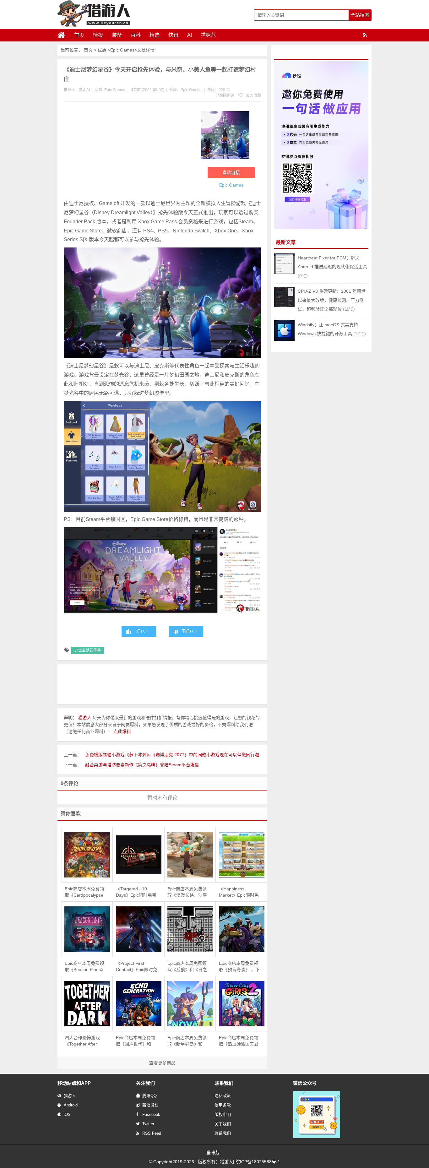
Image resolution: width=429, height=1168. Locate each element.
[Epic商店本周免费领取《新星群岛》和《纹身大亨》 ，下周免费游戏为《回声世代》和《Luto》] (190, 1003)
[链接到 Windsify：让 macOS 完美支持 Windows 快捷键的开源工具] (284, 339)
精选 (154, 35)
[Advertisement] (129, 152)
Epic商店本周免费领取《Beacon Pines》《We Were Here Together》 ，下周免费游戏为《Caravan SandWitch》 (85, 967)
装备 (117, 35)
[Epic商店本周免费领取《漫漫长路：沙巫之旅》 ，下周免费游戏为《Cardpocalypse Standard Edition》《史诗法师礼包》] (190, 854)
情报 (98, 35)
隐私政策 (223, 1095)
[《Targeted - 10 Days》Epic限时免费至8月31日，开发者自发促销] (138, 854)
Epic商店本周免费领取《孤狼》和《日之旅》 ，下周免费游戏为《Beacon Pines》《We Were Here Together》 (187, 967)
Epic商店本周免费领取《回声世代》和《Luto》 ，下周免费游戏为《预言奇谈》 (136, 1041)
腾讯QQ (149, 1095)
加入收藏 (253, 95)
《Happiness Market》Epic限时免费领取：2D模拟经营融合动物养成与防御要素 (239, 892)
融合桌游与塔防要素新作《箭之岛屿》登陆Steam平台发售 (142, 764)
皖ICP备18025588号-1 (258, 1161)
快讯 (173, 35)
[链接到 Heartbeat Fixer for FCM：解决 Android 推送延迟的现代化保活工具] (284, 272)
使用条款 (223, 1105)
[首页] (63, 35)
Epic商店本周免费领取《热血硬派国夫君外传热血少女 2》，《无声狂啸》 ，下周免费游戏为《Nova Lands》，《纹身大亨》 (240, 1041)
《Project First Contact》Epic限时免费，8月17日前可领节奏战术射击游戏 (136, 967)
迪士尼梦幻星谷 (87, 650)
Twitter (148, 1124)
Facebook (151, 1114)
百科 (136, 35)
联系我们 (223, 1133)
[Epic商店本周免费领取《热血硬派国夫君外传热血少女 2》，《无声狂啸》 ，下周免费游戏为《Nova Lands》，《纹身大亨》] (241, 1003)
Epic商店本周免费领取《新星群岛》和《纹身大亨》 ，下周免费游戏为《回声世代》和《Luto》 (187, 1041)
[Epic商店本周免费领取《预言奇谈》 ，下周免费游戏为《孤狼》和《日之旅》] (241, 929)
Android (71, 1105)
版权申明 (223, 1114)
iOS (67, 1114)
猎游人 (70, 1095)
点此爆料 (122, 731)
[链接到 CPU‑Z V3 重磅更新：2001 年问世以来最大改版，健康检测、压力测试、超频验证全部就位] (284, 305)
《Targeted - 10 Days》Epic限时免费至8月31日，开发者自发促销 (136, 892)
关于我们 (223, 1124)
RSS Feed (151, 1133)
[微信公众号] (316, 1137)
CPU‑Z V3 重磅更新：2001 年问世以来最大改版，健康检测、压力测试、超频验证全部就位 (332, 300)
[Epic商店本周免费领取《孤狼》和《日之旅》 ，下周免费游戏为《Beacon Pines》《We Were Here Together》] (190, 929)
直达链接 (231, 172)
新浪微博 (150, 1105)
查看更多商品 (162, 1062)
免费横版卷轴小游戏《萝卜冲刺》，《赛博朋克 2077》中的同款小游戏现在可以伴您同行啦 (172, 754)
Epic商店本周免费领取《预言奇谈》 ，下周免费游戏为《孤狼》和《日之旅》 (240, 967)
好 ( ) (142, 631)
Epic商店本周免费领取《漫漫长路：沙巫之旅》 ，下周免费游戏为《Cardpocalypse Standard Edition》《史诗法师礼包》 (187, 892)
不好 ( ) (189, 631)
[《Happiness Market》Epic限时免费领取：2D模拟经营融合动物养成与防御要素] (241, 854)
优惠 (102, 49)
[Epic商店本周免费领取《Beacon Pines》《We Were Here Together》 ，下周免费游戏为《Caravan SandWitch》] (87, 929)
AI (189, 35)
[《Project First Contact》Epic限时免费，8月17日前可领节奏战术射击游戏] (138, 929)
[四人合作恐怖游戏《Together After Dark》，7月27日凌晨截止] (87, 1003)
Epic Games (122, 49)
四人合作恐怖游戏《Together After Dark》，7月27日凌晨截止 (85, 1041)
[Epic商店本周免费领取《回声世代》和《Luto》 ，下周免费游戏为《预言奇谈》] (138, 1003)
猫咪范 (208, 35)
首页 (79, 35)
